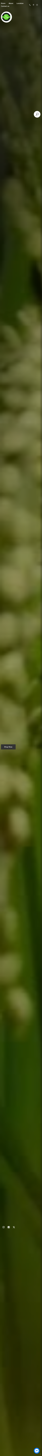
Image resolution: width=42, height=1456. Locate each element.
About (11, 3)
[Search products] (37, 114)
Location (20, 3)
